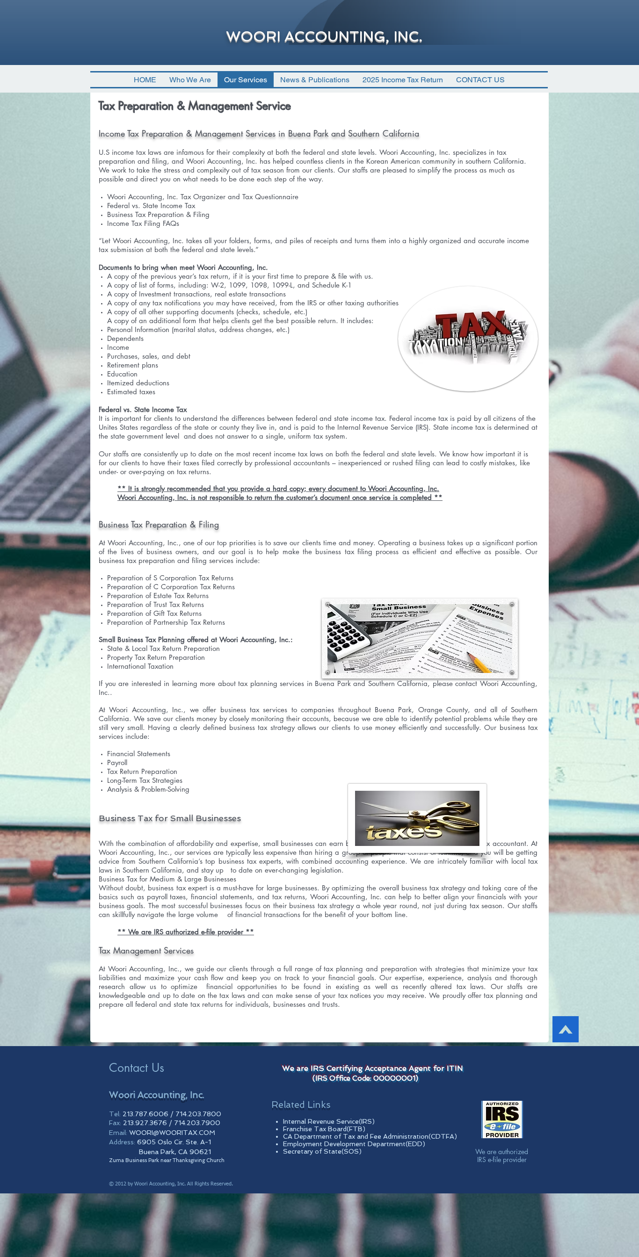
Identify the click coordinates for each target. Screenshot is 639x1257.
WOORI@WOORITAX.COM (172, 1132)
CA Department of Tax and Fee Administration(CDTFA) (370, 1136)
